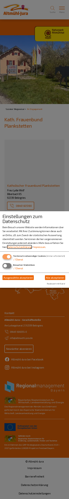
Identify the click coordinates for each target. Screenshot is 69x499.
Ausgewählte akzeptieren (18, 277)
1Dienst (18, 259)
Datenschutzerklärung (19, 246)
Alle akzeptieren (55, 277)
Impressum (39, 246)
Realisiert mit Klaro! (56, 283)
